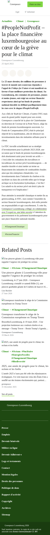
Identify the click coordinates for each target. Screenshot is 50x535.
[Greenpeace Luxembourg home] (17, 4)
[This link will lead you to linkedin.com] (20, 416)
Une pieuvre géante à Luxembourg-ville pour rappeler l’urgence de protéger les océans (24, 274)
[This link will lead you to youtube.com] (14, 416)
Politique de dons (10, 488)
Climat (19, 21)
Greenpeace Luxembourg (19, 405)
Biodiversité (19, 361)
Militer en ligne (10, 448)
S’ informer (30, 12)
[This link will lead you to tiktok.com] (25, 416)
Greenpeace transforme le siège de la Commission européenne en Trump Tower (23, 316)
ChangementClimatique (35, 268)
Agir (17, 12)
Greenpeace (33, 21)
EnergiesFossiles (21, 354)
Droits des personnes (12, 481)
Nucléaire (28, 351)
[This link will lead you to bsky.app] (31, 416)
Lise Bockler (7, 291)
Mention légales (10, 474)
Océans (17, 268)
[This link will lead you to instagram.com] (9, 416)
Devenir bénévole (10, 441)
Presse (5, 428)
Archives (6, 508)
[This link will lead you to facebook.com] (3, 416)
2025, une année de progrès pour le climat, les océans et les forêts (25, 367)
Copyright (7, 501)
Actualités (7, 21)
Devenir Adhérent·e (12, 454)
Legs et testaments (11, 461)
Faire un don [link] (35, 4)
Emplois (6, 434)
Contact (6, 468)
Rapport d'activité (11, 494)
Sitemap (6, 514)
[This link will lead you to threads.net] (36, 416)
